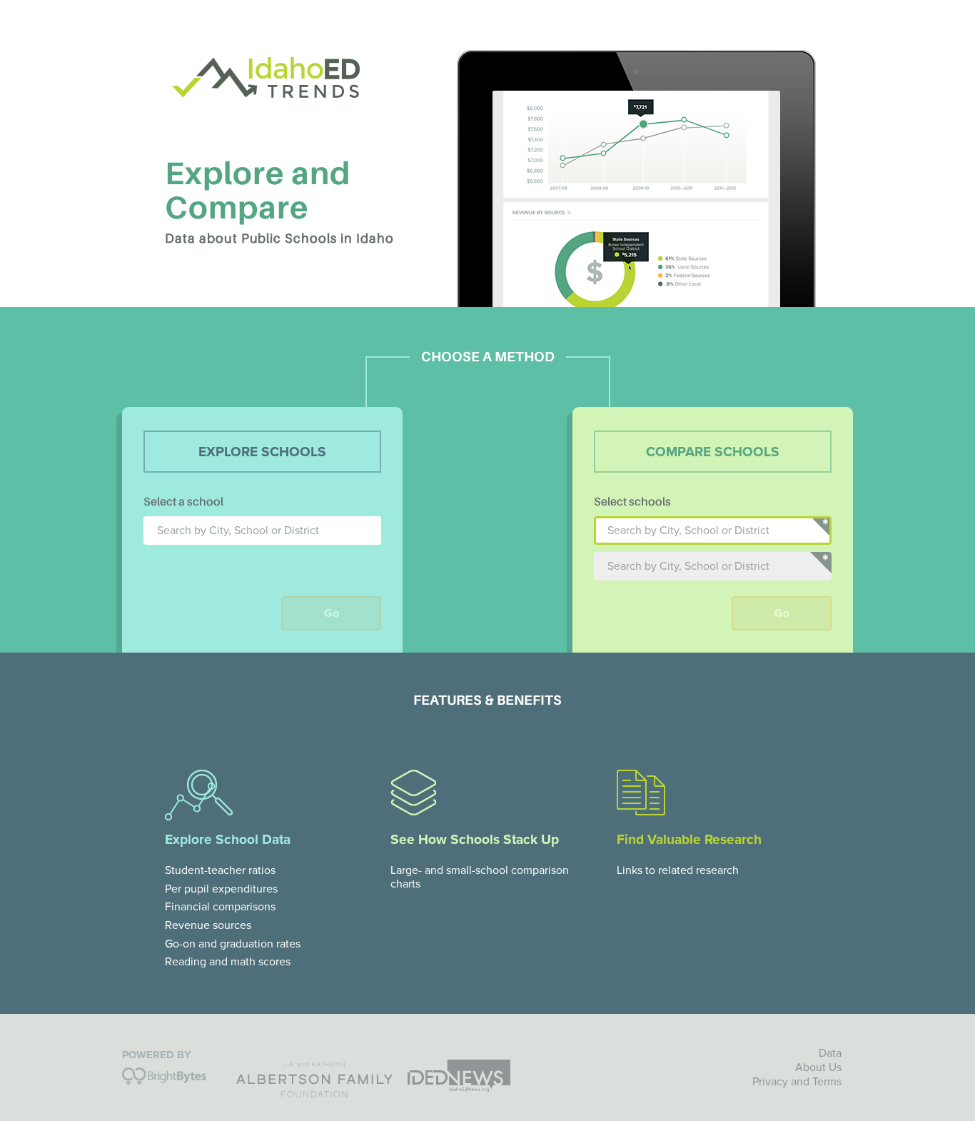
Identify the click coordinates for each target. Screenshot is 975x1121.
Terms (827, 1082)
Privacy (770, 1082)
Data (830, 1053)
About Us (818, 1067)
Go (331, 613)
